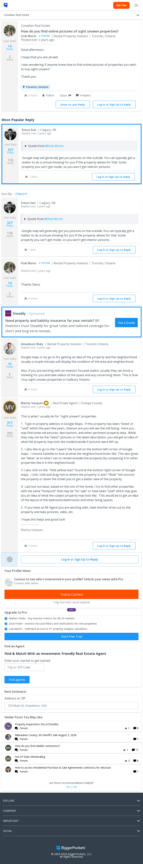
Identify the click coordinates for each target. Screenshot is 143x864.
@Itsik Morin (54, 146)
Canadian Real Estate (35, 26)
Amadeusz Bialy (32, 344)
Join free (121, 5)
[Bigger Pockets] (6, 5)
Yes (68, 787)
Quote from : (46, 146)
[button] (64, 95)
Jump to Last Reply (72, 104)
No (75, 787)
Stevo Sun (29, 130)
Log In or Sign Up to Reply (114, 104)
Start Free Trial (71, 636)
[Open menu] (136, 5)
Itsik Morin (28, 36)
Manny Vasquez (32, 403)
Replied (36, 133)
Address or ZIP (15, 698)
